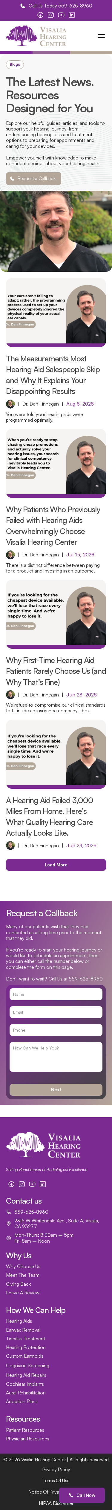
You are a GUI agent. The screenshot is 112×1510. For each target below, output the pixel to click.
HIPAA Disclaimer (56, 1503)
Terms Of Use (56, 1480)
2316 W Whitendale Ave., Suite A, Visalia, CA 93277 (57, 1223)
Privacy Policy (56, 1469)
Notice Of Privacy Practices (55, 1492)
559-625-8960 (75, 6)
